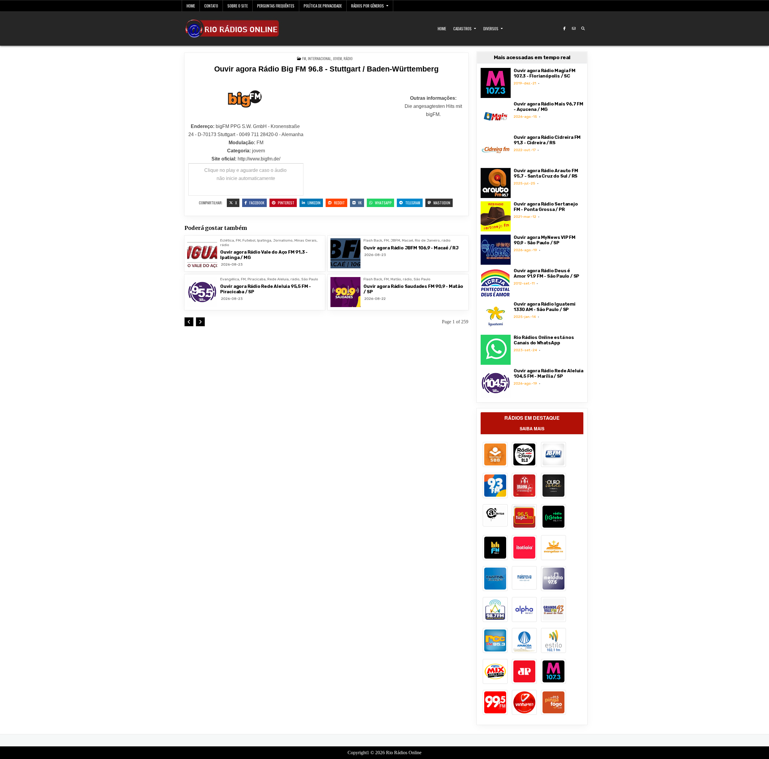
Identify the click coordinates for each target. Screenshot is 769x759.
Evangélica (229, 279)
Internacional (319, 58)
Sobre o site (237, 6)
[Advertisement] (353, 131)
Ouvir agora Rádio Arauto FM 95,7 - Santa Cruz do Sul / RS (546, 173)
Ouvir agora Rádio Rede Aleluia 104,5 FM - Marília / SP (548, 373)
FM (304, 58)
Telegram (412, 202)
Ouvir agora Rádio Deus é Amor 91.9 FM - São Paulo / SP (546, 273)
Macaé (407, 240)
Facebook (256, 202)
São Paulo (309, 279)
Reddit (339, 202)
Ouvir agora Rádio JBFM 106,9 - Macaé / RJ (411, 248)
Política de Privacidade (323, 6)
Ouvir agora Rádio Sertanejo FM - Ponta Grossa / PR (546, 206)
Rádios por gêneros (367, 6)
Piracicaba (257, 279)
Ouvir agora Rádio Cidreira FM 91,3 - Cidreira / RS (547, 140)
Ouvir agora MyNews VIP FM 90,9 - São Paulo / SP (545, 240)
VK (359, 202)
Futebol (248, 240)
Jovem (337, 58)
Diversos (490, 29)
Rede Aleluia (278, 279)
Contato (211, 6)
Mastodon (441, 202)
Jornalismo (283, 240)
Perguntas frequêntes (275, 6)
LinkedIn (314, 202)
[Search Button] (583, 28)
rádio (348, 58)
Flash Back (372, 240)
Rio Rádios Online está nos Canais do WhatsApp (544, 340)
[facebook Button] (564, 28)
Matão (396, 279)
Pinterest (285, 202)
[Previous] (188, 321)
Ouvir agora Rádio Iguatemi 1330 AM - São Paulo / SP (545, 306)
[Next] (200, 321)
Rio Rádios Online (403, 752)
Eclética (227, 240)
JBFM (395, 240)
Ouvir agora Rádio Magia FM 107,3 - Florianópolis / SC (545, 73)
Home (191, 6)
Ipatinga (264, 240)
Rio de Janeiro (427, 240)
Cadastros (462, 29)
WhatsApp (383, 202)
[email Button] (574, 28)
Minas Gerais (305, 240)
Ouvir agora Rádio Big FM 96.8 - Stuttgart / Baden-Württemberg (326, 69)
